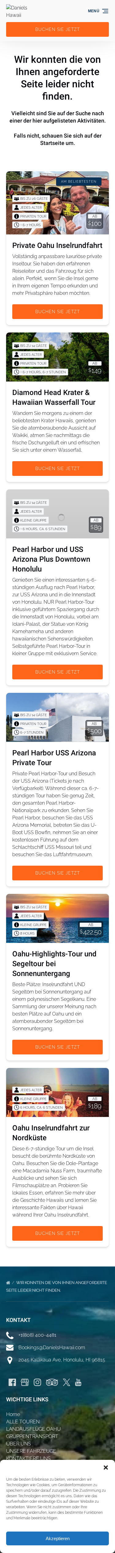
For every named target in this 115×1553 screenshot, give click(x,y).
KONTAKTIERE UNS (28, 1458)
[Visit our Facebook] (12, 1382)
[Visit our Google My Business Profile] (25, 1382)
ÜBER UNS (18, 1444)
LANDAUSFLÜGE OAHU (33, 1429)
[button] (106, 1467)
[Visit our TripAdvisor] (52, 1382)
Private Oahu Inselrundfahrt (57, 245)
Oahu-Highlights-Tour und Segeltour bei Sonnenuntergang (54, 964)
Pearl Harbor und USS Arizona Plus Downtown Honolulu (51, 559)
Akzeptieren (58, 1538)
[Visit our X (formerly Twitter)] (66, 1382)
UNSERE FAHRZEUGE (31, 1451)
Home (13, 1414)
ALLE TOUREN (23, 1422)
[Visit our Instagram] (37, 1382)
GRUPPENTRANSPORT (32, 1436)
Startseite (52, 143)
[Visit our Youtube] (78, 1382)
